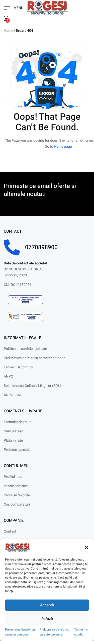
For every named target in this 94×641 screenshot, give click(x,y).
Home (8, 30)
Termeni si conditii (81, 632)
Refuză (47, 619)
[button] (86, 547)
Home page (63, 146)
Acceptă (47, 605)
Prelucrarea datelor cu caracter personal (20, 632)
